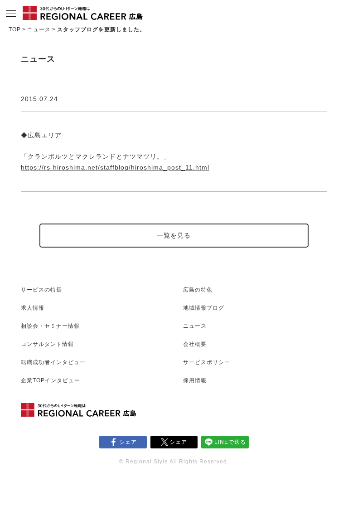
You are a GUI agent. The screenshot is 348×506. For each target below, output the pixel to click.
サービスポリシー (206, 362)
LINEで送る (230, 442)
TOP (15, 29)
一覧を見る (174, 235)
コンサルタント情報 (47, 344)
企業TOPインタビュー (50, 380)
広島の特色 (198, 290)
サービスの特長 (41, 290)
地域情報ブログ (203, 308)
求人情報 (32, 308)
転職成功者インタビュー (53, 362)
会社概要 (195, 344)
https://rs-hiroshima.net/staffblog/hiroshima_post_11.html (115, 167)
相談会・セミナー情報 (50, 326)
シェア (128, 442)
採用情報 (195, 380)
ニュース (39, 29)
